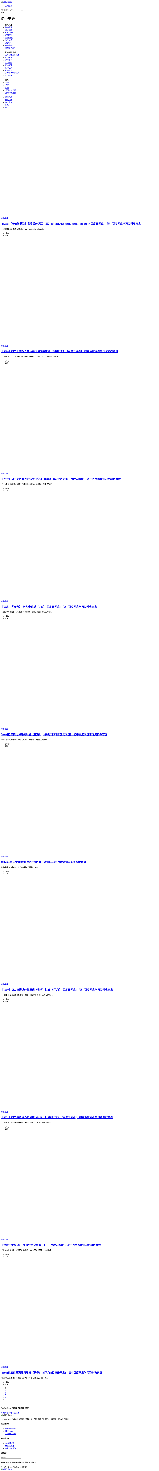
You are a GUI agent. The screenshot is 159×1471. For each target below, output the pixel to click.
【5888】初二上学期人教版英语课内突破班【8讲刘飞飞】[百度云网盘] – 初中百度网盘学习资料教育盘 (59, 351)
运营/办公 (9, 43)
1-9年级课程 (9, 1443)
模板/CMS (9, 32)
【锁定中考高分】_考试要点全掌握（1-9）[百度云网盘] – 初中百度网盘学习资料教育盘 (51, 1245)
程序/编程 (9, 45)
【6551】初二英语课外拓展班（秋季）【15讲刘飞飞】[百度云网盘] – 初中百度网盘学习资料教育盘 (57, 1117)
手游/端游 (9, 38)
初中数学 (8, 70)
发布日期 (8, 97)
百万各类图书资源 (12, 55)
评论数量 (8, 102)
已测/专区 (9, 35)
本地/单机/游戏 (10, 1434)
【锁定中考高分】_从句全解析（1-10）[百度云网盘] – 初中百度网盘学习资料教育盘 (49, 606)
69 (6, 1398)
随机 (7, 105)
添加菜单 (8, 6)
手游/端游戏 (9, 1446)
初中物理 (8, 65)
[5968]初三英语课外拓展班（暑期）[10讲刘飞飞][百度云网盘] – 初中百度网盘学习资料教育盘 (54, 734)
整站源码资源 (10, 1428)
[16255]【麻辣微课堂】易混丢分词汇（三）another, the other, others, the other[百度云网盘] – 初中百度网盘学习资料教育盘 (71, 223)
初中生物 (8, 63)
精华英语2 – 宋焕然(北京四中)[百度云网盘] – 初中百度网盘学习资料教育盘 (43, 862)
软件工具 (8, 40)
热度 (7, 107)
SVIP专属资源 (13, 1413)
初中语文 (8, 57)
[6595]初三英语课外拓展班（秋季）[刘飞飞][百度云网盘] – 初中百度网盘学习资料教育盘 (51, 1372)
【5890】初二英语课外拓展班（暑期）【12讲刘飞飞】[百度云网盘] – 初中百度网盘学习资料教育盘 (57, 989)
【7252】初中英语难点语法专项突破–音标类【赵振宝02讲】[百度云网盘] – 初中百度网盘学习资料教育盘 (61, 479)
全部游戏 (8, 30)
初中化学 (8, 76)
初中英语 (8, 60)
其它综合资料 (10, 48)
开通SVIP (4, 1413)
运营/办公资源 (10, 1448)
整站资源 (8, 27)
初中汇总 (8, 68)
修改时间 (8, 100)
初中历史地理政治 (12, 73)
